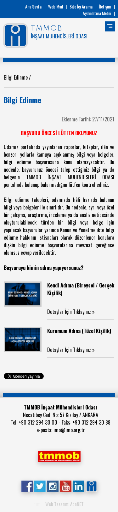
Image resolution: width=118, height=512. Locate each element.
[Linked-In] (78, 485)
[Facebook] (27, 485)
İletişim (105, 6)
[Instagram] (53, 485)
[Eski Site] (91, 485)
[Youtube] (65, 485)
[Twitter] (40, 485)
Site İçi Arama (81, 6)
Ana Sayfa (33, 6)
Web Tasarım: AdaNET (64, 503)
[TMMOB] (59, 455)
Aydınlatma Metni (97, 13)
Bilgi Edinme (16, 77)
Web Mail (55, 6)
